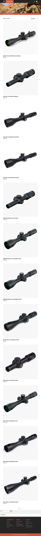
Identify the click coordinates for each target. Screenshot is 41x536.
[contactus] (36, 1)
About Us (8, 521)
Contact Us (28, 521)
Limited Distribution (19, 524)
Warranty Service (29, 525)
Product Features (19, 521)
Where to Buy (9, 524)
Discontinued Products (20, 525)
